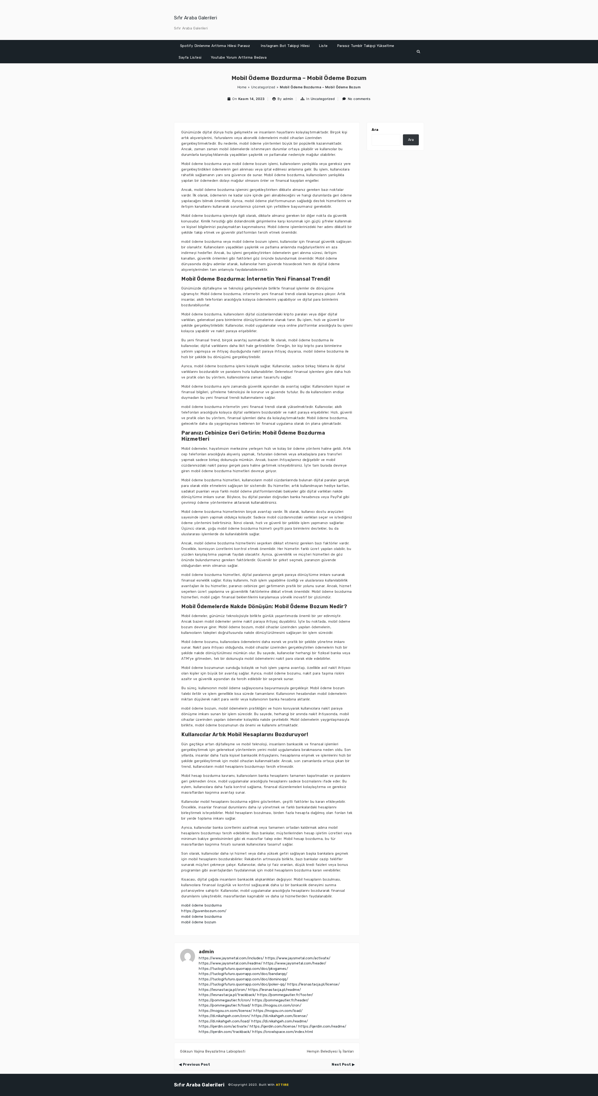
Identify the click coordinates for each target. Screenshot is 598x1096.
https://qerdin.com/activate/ (224, 1026)
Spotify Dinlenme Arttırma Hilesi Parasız (215, 46)
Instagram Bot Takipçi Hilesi (285, 46)
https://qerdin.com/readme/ (322, 1026)
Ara (375, 130)
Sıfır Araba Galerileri (195, 18)
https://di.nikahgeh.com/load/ (224, 1021)
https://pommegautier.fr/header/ (280, 1000)
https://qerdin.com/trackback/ (225, 1032)
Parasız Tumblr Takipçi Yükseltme (365, 46)
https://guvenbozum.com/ (204, 911)
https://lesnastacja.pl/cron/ (223, 990)
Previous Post (196, 1064)
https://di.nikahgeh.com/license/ (280, 1016)
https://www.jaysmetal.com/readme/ (231, 963)
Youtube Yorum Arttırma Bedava (239, 57)
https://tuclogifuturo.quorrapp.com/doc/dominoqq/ (243, 979)
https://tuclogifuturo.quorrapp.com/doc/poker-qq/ (242, 984)
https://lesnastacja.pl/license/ (313, 984)
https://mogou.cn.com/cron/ (276, 1005)
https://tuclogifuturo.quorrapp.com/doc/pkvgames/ (243, 969)
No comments (359, 99)
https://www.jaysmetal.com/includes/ (231, 958)
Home (242, 87)
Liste (323, 46)
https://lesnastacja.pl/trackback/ (227, 995)
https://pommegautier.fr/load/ (225, 1005)
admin (288, 99)
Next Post (341, 1064)
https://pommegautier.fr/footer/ (285, 995)
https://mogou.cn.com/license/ (226, 1011)
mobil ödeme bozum (198, 922)
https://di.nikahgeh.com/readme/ (279, 1021)
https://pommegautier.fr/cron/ (225, 1000)
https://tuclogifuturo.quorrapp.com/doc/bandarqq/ (243, 974)
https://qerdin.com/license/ (273, 1026)
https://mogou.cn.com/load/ (278, 1011)
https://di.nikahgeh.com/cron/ (225, 1016)
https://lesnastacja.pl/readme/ (274, 990)
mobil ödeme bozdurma (201, 905)
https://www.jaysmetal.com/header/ (294, 963)
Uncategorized (263, 87)
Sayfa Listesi (190, 57)
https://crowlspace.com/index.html (282, 1032)
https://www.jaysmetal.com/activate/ (298, 958)
